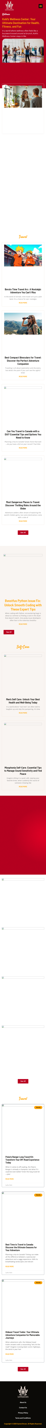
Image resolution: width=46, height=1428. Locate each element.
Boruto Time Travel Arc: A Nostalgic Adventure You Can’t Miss (23, 291)
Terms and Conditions (23, 1418)
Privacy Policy (23, 1413)
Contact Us (23, 1407)
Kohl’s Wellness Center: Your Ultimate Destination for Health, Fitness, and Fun (21, 22)
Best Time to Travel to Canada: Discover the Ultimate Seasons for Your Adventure (21, 1247)
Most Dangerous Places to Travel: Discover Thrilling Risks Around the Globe (23, 505)
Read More (23, 303)
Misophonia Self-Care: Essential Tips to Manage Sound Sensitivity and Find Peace (23, 770)
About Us (23, 1402)
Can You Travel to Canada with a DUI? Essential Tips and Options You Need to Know (23, 434)
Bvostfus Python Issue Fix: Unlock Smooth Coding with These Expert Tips (23, 604)
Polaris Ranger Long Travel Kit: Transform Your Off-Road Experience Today (22, 1159)
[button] (41, 6)
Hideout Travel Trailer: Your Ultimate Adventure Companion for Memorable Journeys (22, 1335)
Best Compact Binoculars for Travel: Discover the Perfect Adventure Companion (23, 360)
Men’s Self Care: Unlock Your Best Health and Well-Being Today (23, 701)
